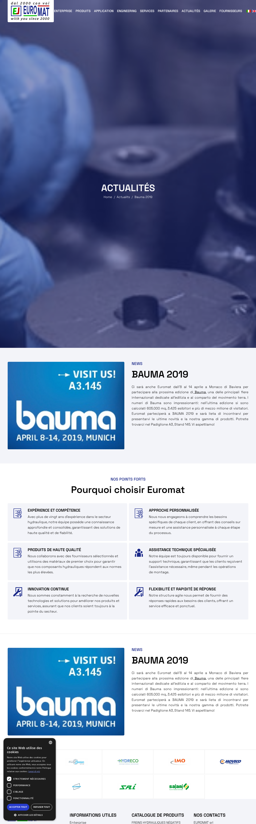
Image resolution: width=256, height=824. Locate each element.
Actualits (123, 197)
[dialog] (29, 779)
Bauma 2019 (143, 197)
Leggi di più (34, 771)
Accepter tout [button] (18, 806)
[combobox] (50, 742)
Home (108, 197)
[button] (29, 815)
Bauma (199, 392)
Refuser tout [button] (41, 806)
